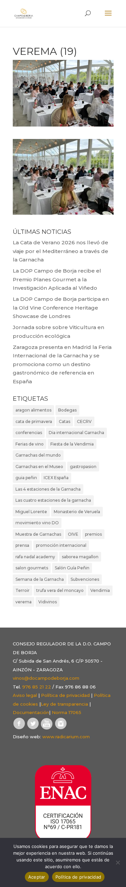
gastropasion (83, 466)
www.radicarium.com (66, 736)
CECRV (84, 421)
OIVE (73, 534)
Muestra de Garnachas (38, 534)
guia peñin (26, 477)
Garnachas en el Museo (39, 466)
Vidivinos (47, 601)
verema (23, 601)
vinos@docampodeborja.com (46, 678)
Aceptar (36, 877)
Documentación (31, 712)
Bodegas (67, 410)
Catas (64, 421)
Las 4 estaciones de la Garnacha (48, 489)
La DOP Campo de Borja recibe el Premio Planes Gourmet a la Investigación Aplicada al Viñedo (57, 279)
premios (93, 534)
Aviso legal (25, 695)
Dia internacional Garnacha (76, 432)
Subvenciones (85, 579)
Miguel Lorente (31, 511)
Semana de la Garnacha (39, 579)
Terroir (22, 590)
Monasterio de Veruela (77, 511)
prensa (22, 545)
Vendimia (100, 590)
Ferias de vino (29, 444)
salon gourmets (31, 567)
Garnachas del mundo (38, 455)
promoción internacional (61, 545)
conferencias (28, 432)
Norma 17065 (66, 712)
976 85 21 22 (36, 686)
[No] (117, 862)
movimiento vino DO (37, 522)
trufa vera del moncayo (60, 590)
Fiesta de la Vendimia (72, 444)
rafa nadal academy (35, 556)
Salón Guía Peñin (72, 567)
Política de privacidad (65, 695)
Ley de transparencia (64, 704)
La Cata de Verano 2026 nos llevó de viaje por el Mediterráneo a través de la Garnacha (60, 251)
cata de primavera (33, 421)
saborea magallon (80, 556)
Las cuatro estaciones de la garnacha (53, 500)
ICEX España (56, 477)
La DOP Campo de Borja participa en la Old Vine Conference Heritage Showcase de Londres (61, 307)
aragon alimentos (33, 410)
